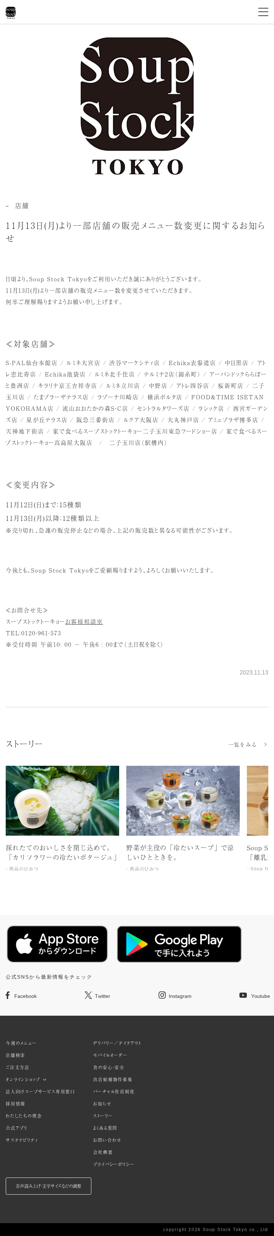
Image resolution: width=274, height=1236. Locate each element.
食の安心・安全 (109, 1067)
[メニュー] (263, 12)
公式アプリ (16, 1128)
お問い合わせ (107, 1140)
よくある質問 (105, 1128)
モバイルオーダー (110, 1055)
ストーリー (103, 1116)
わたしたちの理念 (24, 1116)
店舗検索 (15, 1055)
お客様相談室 (84, 621)
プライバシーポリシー (114, 1164)
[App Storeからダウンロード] (57, 944)
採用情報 (15, 1104)
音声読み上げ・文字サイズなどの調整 (48, 1186)
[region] (137, 826)
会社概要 (103, 1152)
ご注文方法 (18, 1067)
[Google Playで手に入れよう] (179, 944)
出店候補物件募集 (112, 1079)
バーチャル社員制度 (114, 1091)
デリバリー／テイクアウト (117, 1043)
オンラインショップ (23, 1079)
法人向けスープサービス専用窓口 (40, 1091)
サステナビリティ (22, 1140)
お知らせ (102, 1104)
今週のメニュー (21, 1043)
